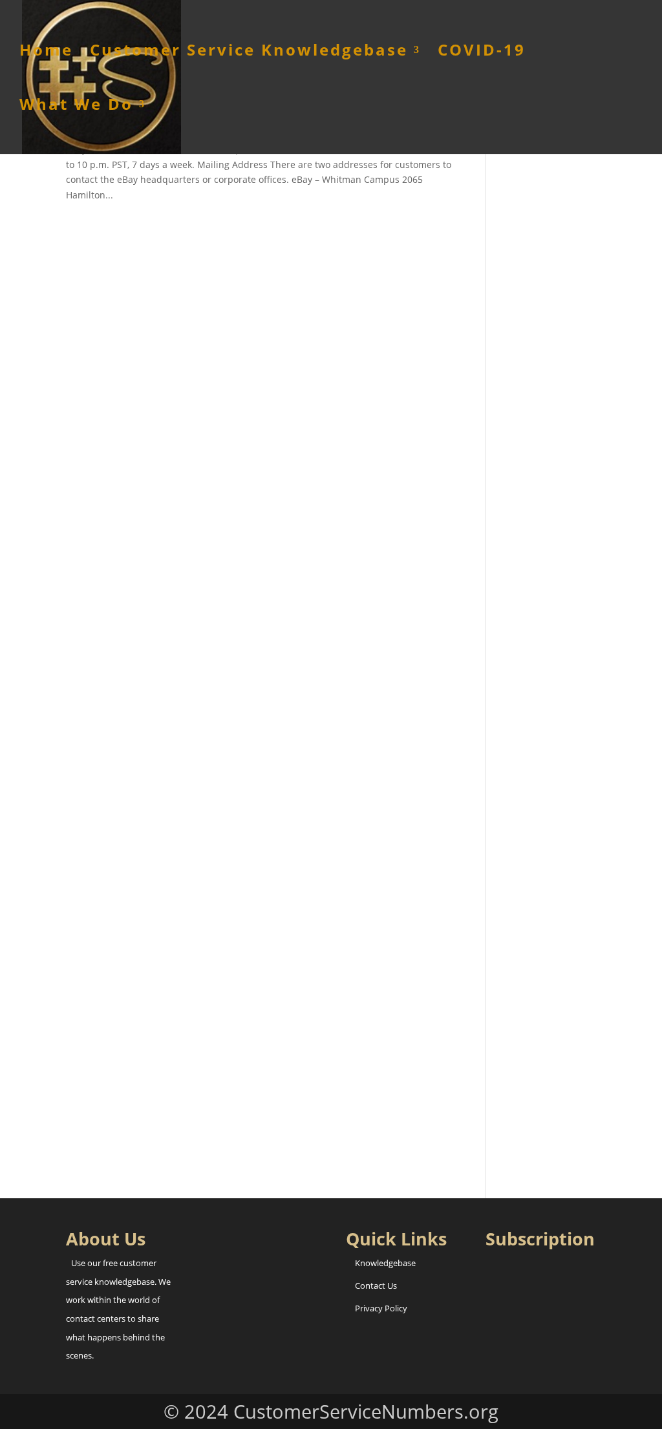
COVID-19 (482, 52)
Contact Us (376, 1285)
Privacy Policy (381, 1308)
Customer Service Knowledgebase (249, 52)
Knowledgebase (385, 1263)
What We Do (76, 107)
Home (46, 52)
